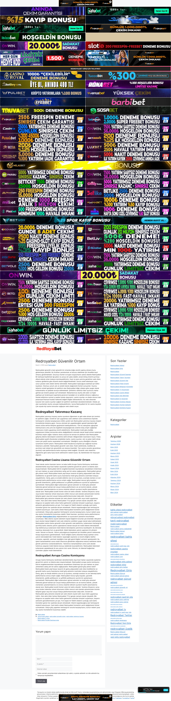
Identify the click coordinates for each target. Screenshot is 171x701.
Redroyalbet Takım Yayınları (120, 378)
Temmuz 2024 (115, 480)
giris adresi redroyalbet (119, 512)
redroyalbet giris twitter (119, 567)
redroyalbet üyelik (121, 628)
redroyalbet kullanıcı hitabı (116, 592)
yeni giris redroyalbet (120, 637)
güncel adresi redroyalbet (122, 517)
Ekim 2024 (114, 471)
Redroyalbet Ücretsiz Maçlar (120, 402)
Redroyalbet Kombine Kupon (120, 408)
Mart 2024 (114, 492)
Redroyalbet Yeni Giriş (120, 623)
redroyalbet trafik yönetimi (116, 606)
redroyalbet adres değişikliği (120, 529)
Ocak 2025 (114, 462)
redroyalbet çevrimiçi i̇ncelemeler (117, 626)
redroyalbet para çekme (119, 602)
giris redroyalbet (116, 515)
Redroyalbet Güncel (117, 573)
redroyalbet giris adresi (121, 561)
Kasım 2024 (114, 468)
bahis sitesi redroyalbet (121, 509)
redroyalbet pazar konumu (116, 604)
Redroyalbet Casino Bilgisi (119, 393)
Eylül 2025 (114, 450)
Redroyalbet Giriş (116, 368)
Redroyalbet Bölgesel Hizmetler (121, 387)
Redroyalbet (41, 614)
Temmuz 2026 (115, 441)
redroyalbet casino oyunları (119, 550)
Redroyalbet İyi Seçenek (119, 399)
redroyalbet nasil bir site (121, 597)
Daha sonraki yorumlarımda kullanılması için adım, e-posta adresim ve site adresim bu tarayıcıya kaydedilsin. (68, 674)
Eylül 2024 (114, 474)
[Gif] (85, 165)
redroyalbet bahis (116, 533)
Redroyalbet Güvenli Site (119, 381)
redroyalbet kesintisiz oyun (116, 590)
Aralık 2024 (114, 465)
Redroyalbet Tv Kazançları (119, 390)
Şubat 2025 (114, 459)
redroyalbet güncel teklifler (116, 585)
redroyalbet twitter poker (116, 618)
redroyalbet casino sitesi (119, 554)
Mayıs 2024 (114, 486)
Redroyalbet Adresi (117, 365)
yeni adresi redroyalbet (119, 634)
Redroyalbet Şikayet (117, 632)
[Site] (42, 119)
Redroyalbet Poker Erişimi (119, 384)
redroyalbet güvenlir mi (119, 587)
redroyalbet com (116, 557)
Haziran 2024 (115, 483)
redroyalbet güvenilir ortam (58, 616)
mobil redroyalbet (118, 524)
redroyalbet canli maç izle (119, 546)
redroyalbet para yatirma (119, 599)
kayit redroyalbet (119, 520)
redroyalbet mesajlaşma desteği (117, 594)
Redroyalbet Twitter (121, 615)
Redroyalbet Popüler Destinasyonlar (48, 620)
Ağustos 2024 (115, 477)
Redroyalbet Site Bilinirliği (119, 396)
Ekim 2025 (114, 447)
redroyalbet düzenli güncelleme (117, 559)
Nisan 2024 (114, 489)
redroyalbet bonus (114, 543)
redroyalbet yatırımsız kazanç (75, 616)
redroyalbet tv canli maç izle (120, 612)
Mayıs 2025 (114, 456)
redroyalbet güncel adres (119, 576)
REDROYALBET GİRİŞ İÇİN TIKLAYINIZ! (85, 69)
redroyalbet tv (118, 609)
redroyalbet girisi (118, 564)
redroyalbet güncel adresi (120, 580)
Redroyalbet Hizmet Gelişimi (120, 405)
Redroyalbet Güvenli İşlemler (120, 374)
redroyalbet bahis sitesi (121, 538)
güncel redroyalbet (43, 616)
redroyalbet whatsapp (118, 620)
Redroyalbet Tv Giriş (44, 618)
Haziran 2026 (115, 444)
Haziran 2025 (115, 453)
